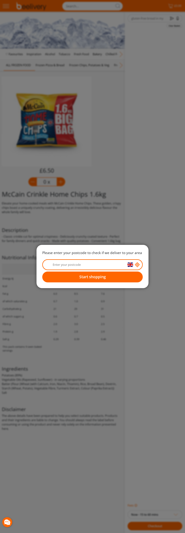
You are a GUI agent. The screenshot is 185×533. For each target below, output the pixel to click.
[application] (7, 522)
